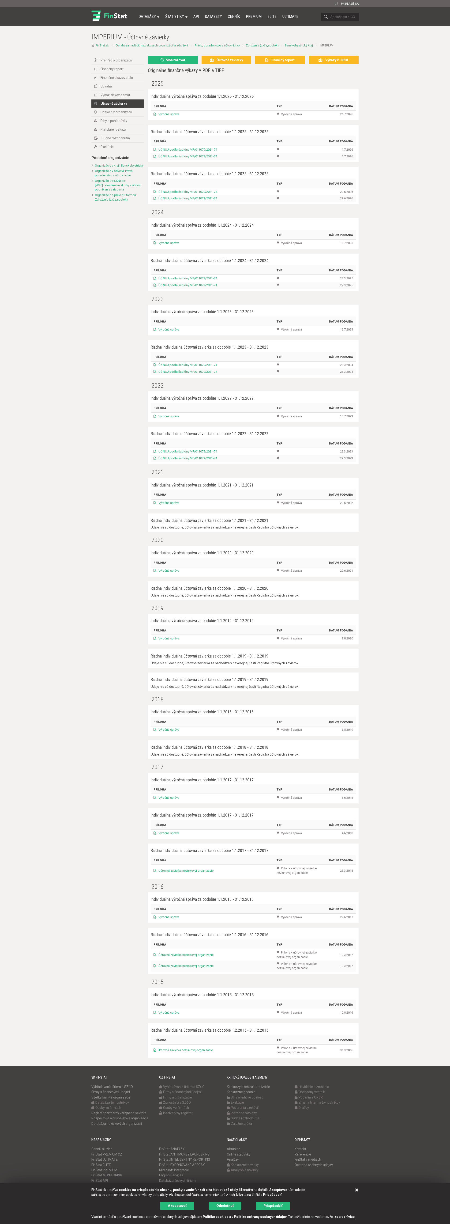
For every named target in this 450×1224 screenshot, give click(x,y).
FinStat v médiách (308, 1159)
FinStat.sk (102, 45)
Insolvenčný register (178, 1113)
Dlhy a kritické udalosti (247, 1097)
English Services (171, 1175)
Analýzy (233, 1159)
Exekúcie (107, 147)
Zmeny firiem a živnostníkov (319, 1102)
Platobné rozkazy (114, 129)
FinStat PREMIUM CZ (106, 1154)
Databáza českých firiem (177, 1180)
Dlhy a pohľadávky (114, 121)
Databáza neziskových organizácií (116, 1123)
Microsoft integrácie (174, 1170)
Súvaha (106, 86)
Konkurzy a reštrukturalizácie (248, 1087)
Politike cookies (215, 1217)
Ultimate (290, 16)
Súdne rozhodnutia (115, 138)
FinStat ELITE (101, 1165)
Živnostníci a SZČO (177, 1102)
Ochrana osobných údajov (314, 1165)
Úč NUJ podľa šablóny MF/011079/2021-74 (187, 149)
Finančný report (112, 69)
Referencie (303, 1154)
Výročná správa (168, 114)
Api (196, 16)
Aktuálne (233, 1149)
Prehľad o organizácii (116, 60)
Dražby (304, 1108)
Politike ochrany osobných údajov (260, 1217)
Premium (254, 16)
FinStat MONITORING (106, 1175)
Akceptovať (177, 1206)
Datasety (213, 16)
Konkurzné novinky (245, 1165)
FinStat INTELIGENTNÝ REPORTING (184, 1159)
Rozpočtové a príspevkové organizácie (119, 1118)
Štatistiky (174, 16)
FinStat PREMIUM (104, 1170)
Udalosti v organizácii (116, 112)
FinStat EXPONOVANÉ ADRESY (182, 1165)
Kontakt (300, 1149)
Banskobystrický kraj (299, 45)
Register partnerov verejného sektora (118, 1113)
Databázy (147, 16)
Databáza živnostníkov (112, 1102)
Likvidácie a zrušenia (314, 1087)
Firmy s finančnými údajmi (110, 1092)
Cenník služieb (101, 1149)
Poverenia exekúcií (245, 1108)
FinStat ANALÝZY (172, 1149)
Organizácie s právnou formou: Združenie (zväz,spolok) (116, 197)
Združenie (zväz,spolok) (262, 45)
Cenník (234, 16)
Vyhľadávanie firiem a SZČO (112, 1087)
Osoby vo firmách (108, 1108)
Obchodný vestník (312, 1092)
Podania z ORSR (311, 1097)
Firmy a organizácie (177, 1097)
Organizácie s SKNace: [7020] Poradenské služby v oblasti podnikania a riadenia (118, 185)
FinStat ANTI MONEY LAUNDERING (184, 1154)
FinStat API (99, 1180)
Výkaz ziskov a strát (115, 95)
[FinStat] (109, 20)
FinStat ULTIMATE (104, 1159)
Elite (272, 16)
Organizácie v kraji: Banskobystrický (119, 165)
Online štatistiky (238, 1154)
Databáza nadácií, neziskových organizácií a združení (152, 45)
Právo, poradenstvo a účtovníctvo (217, 45)
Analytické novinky (244, 1170)
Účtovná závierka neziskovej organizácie (186, 870)
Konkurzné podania (241, 1092)
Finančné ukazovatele (117, 78)
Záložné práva (241, 1123)
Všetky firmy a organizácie (111, 1097)
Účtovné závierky (114, 104)
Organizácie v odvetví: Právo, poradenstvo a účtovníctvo (114, 173)
